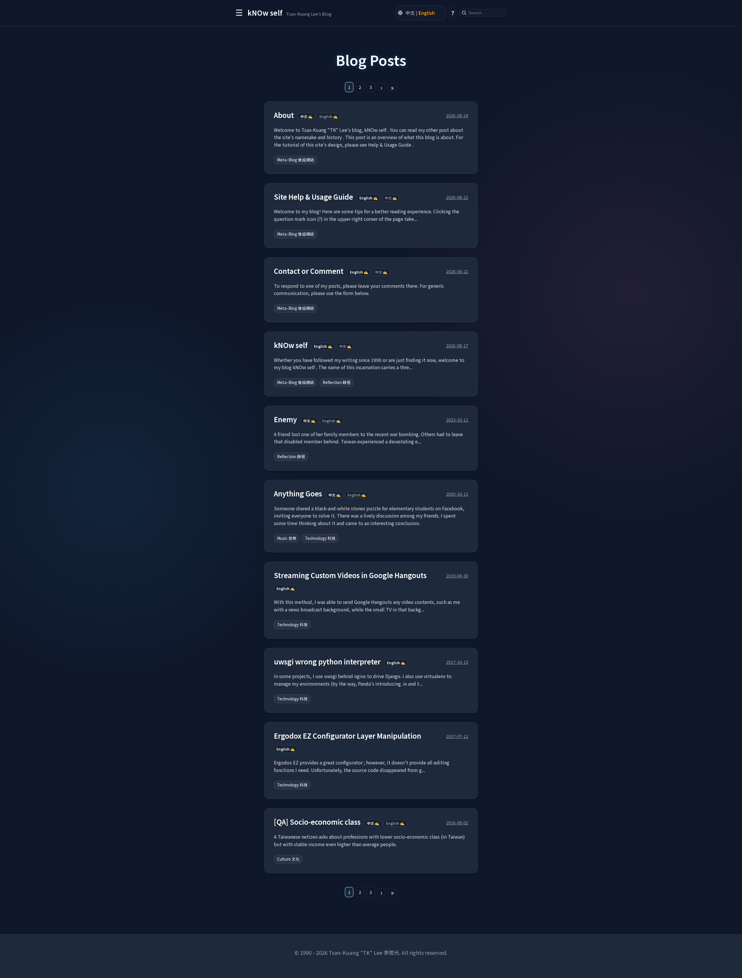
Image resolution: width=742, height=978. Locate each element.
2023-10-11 (457, 419)
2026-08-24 (457, 115)
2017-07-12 (457, 736)
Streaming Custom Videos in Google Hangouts (350, 575)
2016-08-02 (457, 822)
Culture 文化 (288, 859)
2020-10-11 (457, 494)
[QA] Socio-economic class (317, 822)
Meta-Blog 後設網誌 (295, 160)
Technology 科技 (320, 538)
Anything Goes (298, 493)
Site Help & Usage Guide (313, 197)
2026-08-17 (457, 345)
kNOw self (291, 345)
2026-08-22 (457, 197)
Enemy (285, 419)
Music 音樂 (287, 538)
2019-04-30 (457, 575)
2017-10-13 (457, 662)
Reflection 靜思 (337, 382)
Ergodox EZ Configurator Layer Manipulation (347, 736)
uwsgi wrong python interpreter (327, 662)
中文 (410, 12)
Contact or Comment (308, 271)
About (284, 115)
